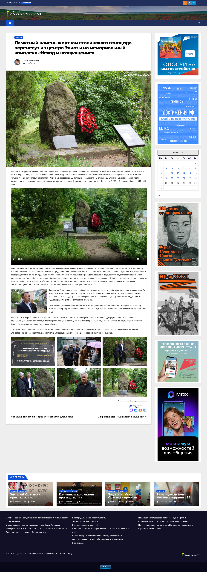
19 (172, 178)
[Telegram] (145, 410)
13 (178, 173)
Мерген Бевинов (31, 60)
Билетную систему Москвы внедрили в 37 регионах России (173, 497)
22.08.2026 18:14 (68, 502)
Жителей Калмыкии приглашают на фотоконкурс (25, 497)
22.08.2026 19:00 (19, 502)
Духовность (64, 491)
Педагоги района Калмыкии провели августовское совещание (126, 497)
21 (184, 178)
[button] (199, 23)
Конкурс (14, 491)
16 (195, 173)
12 (172, 173)
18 (166, 178)
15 (190, 173)
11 (166, 173)
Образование (113, 491)
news (32, 502)
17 (160, 178)
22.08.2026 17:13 (116, 502)
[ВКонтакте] (136, 410)
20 (178, 178)
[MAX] (131, 410)
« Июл (160, 195)
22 (190, 178)
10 (160, 173)
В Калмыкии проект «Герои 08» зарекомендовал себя (43, 416)
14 (184, 173)
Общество (18, 37)
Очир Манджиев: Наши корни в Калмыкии (121, 416)
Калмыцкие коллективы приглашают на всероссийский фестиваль (78, 497)
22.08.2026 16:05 (165, 502)
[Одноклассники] (140, 410)
